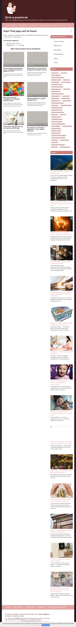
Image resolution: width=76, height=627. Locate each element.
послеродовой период (57, 119)
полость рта (63, 114)
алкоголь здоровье (56, 75)
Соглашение (41, 607)
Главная (8, 607)
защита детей (66, 96)
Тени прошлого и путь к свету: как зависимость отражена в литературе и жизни (61, 203)
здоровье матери (65, 98)
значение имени (67, 100)
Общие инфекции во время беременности (36, 99)
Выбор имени (34, 25)
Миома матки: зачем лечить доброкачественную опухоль (37, 69)
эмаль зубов (54, 147)
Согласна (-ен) (45, 625)
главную (16, 45)
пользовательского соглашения (12, 621)
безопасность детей (56, 80)
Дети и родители (16, 17)
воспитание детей (66, 82)
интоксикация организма (58, 103)
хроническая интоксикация (58, 144)
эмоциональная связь (65, 147)
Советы (56, 25)
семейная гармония (56, 130)
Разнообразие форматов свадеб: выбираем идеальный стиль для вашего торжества (59, 589)
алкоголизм (64, 73)
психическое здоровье (57, 121)
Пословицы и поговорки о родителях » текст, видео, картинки (36, 129)
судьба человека (64, 140)
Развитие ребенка (46, 25)
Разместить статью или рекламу (56, 607)
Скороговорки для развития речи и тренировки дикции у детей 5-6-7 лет (13, 69)
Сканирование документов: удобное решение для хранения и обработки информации (60, 294)
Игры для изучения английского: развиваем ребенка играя (11, 99)
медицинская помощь (57, 110)
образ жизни (55, 114)
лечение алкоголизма (66, 105)
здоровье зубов (55, 98)
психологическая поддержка (58, 124)
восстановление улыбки (57, 86)
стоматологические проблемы (59, 135)
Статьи (63, 25)
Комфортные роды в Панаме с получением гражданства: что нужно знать (61, 413)
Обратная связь (18, 607)
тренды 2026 (54, 142)
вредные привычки (56, 89)
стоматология (55, 140)
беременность (66, 80)
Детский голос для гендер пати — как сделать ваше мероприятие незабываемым (61, 382)
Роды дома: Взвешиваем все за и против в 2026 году (13, 127)
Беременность (23, 25)
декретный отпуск (56, 91)
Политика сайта (30, 607)
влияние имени (55, 82)
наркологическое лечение (58, 112)
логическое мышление (57, 107)
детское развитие (56, 96)
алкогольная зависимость (58, 77)
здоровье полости (56, 100)
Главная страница (11, 25)
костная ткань (55, 105)
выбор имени (66, 89)
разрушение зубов (67, 126)
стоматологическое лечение (58, 137)
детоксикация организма (57, 93)
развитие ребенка (56, 126)
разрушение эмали (56, 128)
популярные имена (56, 117)
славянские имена (56, 133)
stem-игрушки (55, 73)
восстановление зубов (57, 84)
